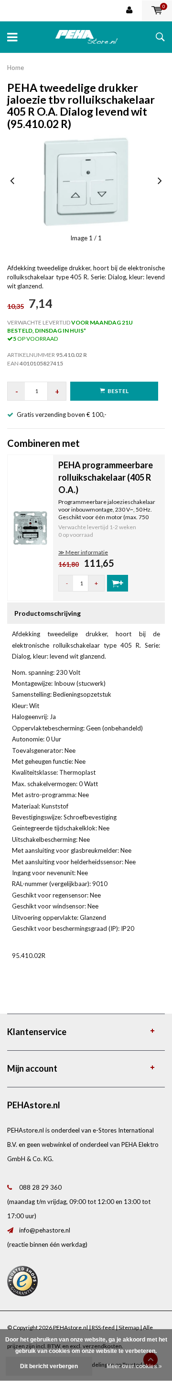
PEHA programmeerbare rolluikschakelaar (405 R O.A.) (105, 477)
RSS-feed (103, 1327)
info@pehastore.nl (44, 1230)
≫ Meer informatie (83, 552)
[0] (156, 10)
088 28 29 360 (40, 1187)
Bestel (118, 391)
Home (15, 67)
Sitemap (128, 1327)
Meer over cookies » (134, 1366)
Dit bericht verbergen (49, 1366)
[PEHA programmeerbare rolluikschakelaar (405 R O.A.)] (30, 527)
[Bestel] (117, 583)
